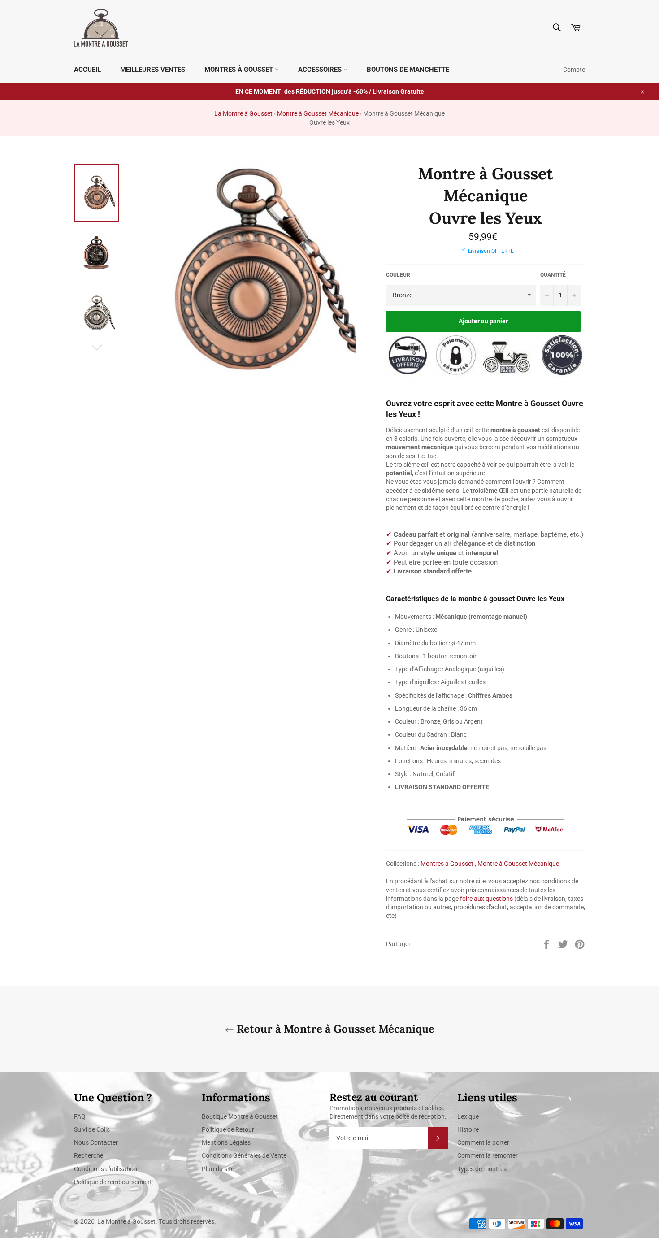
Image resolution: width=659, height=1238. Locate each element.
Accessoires (320, 69)
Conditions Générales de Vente (244, 1155)
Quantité (553, 275)
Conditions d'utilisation (105, 1169)
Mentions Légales (226, 1142)
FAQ (80, 1116)
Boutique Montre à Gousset (240, 1116)
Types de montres (482, 1169)
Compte (574, 69)
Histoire (468, 1129)
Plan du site (218, 1169)
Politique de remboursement (113, 1182)
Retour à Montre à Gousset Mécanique (334, 1029)
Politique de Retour (228, 1129)
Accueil (87, 69)
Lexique (468, 1116)
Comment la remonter (487, 1155)
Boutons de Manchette (408, 69)
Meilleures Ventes (152, 69)
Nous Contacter (96, 1142)
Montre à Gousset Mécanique (318, 113)
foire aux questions (486, 898)
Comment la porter (483, 1142)
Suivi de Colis (92, 1129)
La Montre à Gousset (243, 113)
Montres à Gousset (239, 69)
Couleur (398, 275)
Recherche (88, 1155)
